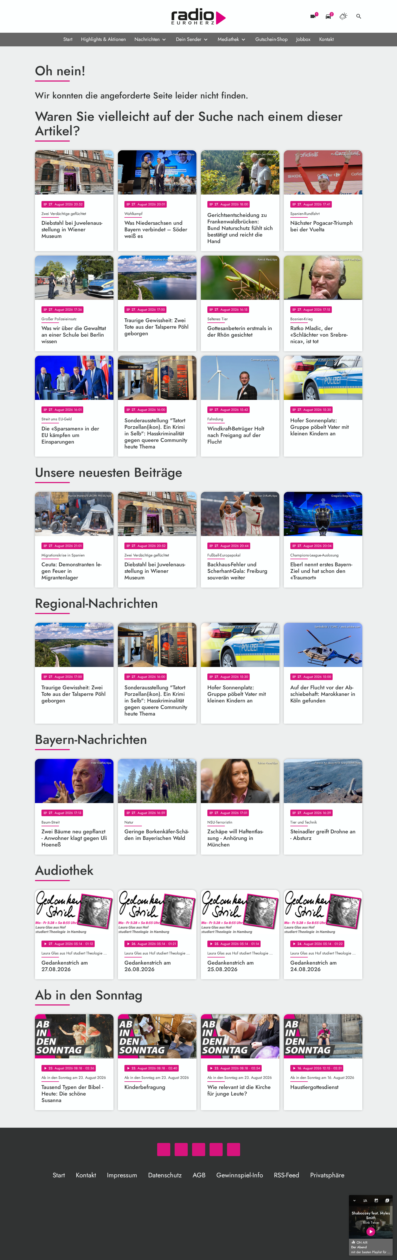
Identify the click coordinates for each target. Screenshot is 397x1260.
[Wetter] (343, 16)
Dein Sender (188, 39)
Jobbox (303, 39)
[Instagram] (62, 16)
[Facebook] (51, 16)
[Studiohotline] (84, 16)
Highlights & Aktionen (103, 39)
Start (67, 39)
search (359, 16)
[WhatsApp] (40, 16)
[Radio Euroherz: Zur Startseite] (198, 16)
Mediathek (228, 39)
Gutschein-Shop (271, 39)
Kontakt (326, 39)
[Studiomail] (73, 16)
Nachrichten (147, 39)
